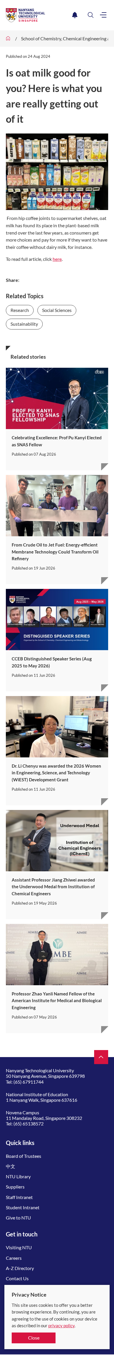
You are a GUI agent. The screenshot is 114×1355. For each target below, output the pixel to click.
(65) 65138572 (28, 1123)
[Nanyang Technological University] (38, 15)
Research (20, 310)
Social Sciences (57, 310)
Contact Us (17, 1278)
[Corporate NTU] (8, 38)
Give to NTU (18, 1217)
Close (33, 1337)
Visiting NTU (19, 1247)
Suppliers (15, 1186)
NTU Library (18, 1176)
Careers (14, 1258)
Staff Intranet (19, 1197)
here (57, 259)
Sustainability (24, 324)
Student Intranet (22, 1207)
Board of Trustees (23, 1156)
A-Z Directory (20, 1268)
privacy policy (61, 1325)
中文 (10, 1166)
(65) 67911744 (28, 1082)
